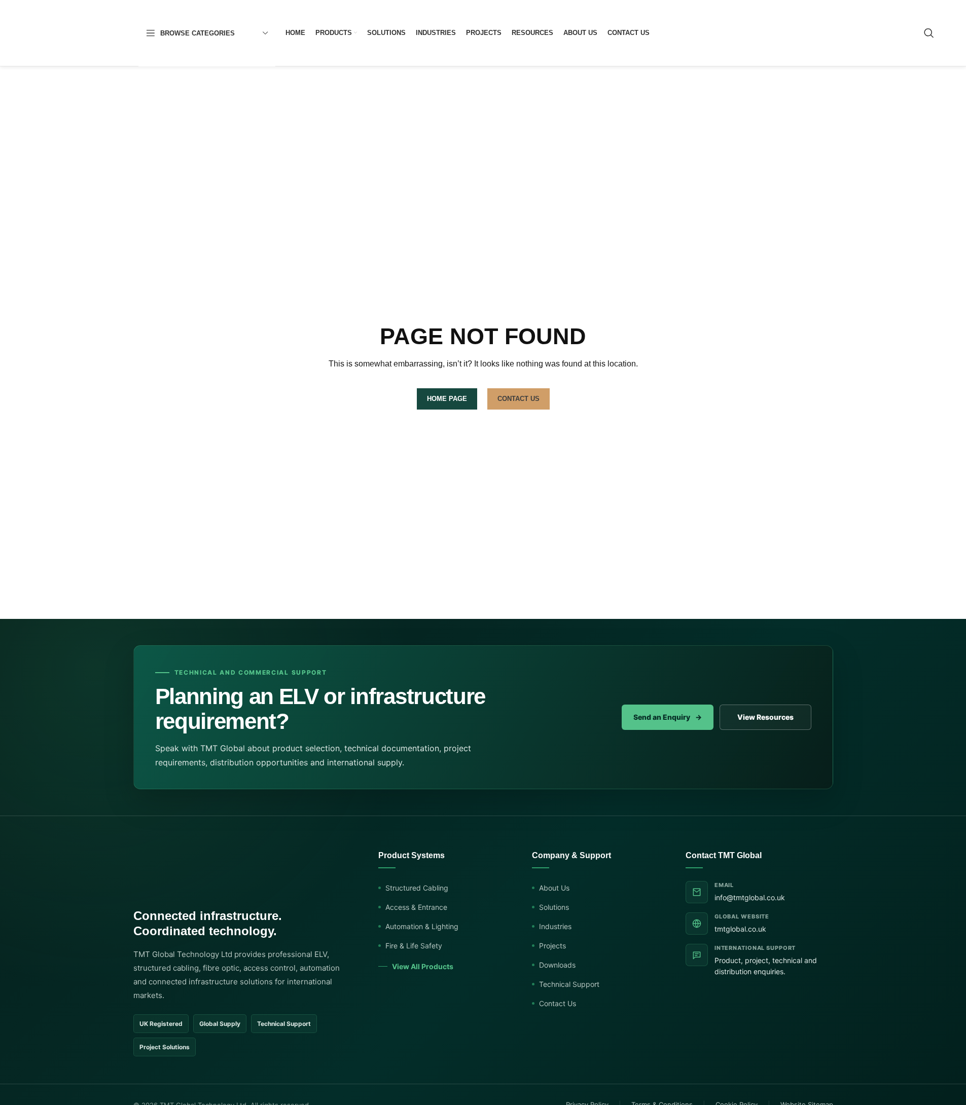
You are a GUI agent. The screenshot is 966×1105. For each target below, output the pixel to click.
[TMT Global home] (195, 873)
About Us (554, 887)
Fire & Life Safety (413, 945)
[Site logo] (80, 32)
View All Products (422, 966)
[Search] (929, 33)
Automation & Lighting (421, 926)
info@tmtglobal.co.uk (749, 897)
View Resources (765, 717)
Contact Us (557, 1003)
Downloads (557, 965)
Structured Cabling (416, 887)
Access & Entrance (416, 907)
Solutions (554, 907)
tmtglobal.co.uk (740, 929)
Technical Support (569, 984)
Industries (555, 926)
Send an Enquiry (667, 717)
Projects (552, 945)
